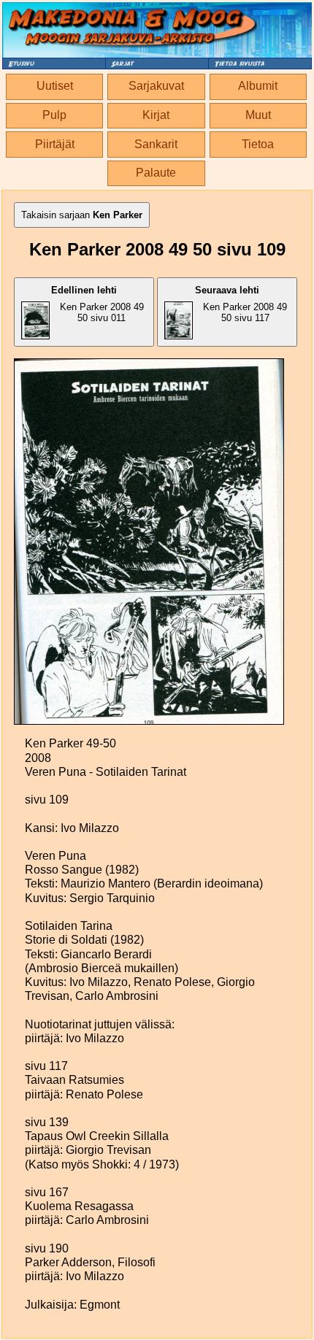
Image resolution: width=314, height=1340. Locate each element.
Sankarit (155, 144)
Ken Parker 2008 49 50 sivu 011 (97, 304)
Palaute (156, 172)
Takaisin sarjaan (81, 214)
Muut (258, 115)
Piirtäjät (54, 144)
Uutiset (55, 86)
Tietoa (258, 144)
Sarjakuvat (156, 86)
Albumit (257, 86)
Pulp (54, 115)
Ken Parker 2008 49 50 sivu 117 (241, 304)
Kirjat (155, 115)
